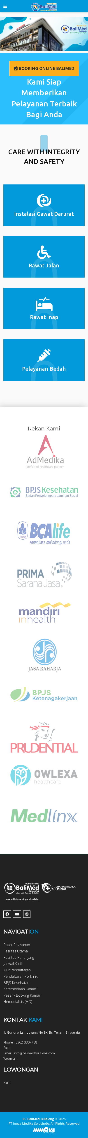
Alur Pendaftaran (17, 970)
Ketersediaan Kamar (19, 988)
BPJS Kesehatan (16, 982)
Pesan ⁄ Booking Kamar (21, 995)
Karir (7, 1082)
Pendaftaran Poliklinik (20, 976)
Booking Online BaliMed (46, 68)
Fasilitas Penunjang (18, 957)
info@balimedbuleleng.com (34, 1053)
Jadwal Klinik (13, 963)
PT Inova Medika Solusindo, (29, 1123)
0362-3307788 (26, 1042)
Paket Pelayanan (16, 944)
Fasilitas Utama (15, 951)
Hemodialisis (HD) (17, 1001)
